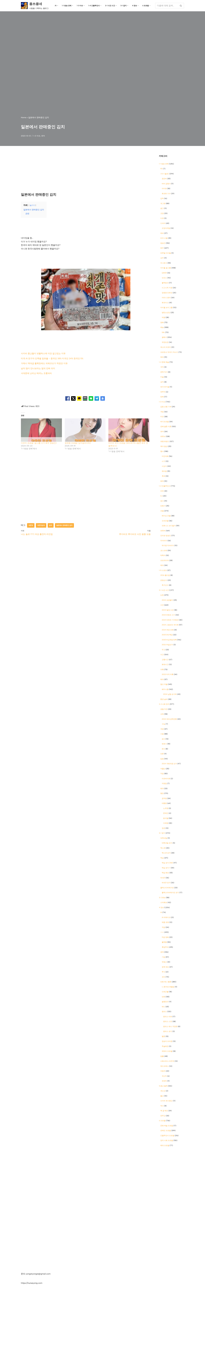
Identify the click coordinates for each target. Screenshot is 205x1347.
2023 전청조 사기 (168, 615)
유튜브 (162, 436)
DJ (161, 496)
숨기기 (32, 205)
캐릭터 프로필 (167, 1051)
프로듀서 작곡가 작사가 (169, 352)
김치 (50, 525)
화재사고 (165, 664)
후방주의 (165, 947)
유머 (43, 136)
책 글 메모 (164, 1111)
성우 (162, 258)
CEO (162, 491)
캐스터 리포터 (165, 347)
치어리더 (163, 541)
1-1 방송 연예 (163, 164)
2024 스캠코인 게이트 (170, 625)
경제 (162, 952)
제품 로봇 (165, 922)
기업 (163, 957)
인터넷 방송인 (165, 536)
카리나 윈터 (166, 298)
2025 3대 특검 (167, 635)
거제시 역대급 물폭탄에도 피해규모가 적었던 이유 (44, 363)
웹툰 (163, 1036)
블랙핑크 (165, 283)
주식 (163, 972)
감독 (162, 198)
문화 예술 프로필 (166, 1126)
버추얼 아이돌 (165, 253)
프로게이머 (164, 560)
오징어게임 (166, 228)
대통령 (164, 803)
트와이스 (165, 303)
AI (161, 912)
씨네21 (162, 878)
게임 (162, 412)
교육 (162, 714)
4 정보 (161, 907)
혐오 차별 (163, 684)
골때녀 (164, 337)
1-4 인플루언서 (164, 486)
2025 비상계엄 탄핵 (169, 640)
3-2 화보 (162, 898)
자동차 (162, 1071)
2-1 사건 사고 (164, 590)
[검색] (181, 5)
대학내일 (163, 838)
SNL (163, 332)
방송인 (162, 243)
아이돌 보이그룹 (166, 308)
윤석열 (165, 818)
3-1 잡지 (162, 833)
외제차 (164, 1081)
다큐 (162, 218)
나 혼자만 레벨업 (168, 987)
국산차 (164, 1076)
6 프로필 (162, 1121)
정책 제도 (165, 967)
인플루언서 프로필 (167, 1136)
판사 (163, 749)
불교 (162, 1096)
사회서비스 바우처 (167, 1061)
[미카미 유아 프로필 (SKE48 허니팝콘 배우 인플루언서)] (128, 430)
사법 (162, 734)
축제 (163, 476)
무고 (163, 650)
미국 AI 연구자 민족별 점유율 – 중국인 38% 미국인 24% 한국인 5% (52, 358)
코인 (163, 977)
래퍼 (162, 233)
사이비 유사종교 (166, 1101)
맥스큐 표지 (166, 853)
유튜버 (162, 531)
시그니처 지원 (167, 288)
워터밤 (164, 471)
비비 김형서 (166, 184)
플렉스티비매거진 (167, 888)
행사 (162, 451)
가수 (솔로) (164, 174)
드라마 (162, 223)
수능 (163, 724)
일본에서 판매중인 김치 (64, 525)
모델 (162, 511)
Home (23, 117)
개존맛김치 (41, 525)
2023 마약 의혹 (167, 674)
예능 (162, 327)
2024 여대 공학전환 (169, 719)
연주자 (162, 392)
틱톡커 (162, 555)
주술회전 (165, 1046)
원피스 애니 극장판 (170, 1026)
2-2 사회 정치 (164, 704)
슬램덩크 (165, 1002)
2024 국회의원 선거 (169, 764)
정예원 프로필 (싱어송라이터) (78, 443)
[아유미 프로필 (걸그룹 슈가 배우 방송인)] (41, 430)
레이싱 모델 (166, 516)
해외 (162, 357)
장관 (163, 828)
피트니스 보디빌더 (169, 526)
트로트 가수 (166, 194)
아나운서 (163, 263)
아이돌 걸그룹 (165, 268)
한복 (162, 397)
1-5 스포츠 (163, 570)
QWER (164, 273)
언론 (162, 754)
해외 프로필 (164, 1145)
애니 (163, 1007)
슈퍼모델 (165, 521)
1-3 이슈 (36, 136)
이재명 (165, 823)
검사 (163, 739)
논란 (162, 595)
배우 (162, 248)
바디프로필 (164, 422)
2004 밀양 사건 (168, 610)
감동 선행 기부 (165, 407)
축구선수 (165, 585)
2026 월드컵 (165, 575)
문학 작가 (163, 372)
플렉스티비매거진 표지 (170, 893)
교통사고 (165, 660)
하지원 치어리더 (168, 545)
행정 (162, 793)
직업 (162, 774)
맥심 (162, 858)
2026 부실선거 (167, 645)
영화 (162, 322)
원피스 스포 (167, 1021)
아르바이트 (166, 779)
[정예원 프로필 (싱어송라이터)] (85, 430)
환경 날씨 (163, 699)
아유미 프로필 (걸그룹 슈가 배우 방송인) (39, 443)
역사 (162, 1106)
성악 (162, 382)
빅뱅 (163, 317)
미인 (162, 417)
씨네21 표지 (166, 883)
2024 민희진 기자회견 (170, 620)
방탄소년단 (166, 313)
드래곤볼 (165, 992)
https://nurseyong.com (31, 1283)
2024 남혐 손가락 (170, 694)
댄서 (162, 501)
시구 (163, 461)
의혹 (162, 669)
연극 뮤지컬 (164, 387)
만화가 (162, 506)
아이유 (164, 189)
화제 (162, 481)
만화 (163, 997)
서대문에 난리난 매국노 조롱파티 (36, 373)
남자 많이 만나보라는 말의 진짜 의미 (38, 368)
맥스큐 (162, 848)
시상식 (164, 466)
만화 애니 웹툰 (165, 982)
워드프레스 (164, 1066)
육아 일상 (163, 446)
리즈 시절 (163, 238)
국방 (162, 729)
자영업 (164, 783)
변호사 (164, 744)
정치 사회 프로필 (166, 1140)
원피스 (164, 1012)
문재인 (165, 813)
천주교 (162, 1116)
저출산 (162, 769)
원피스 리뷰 (167, 1017)
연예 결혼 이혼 (165, 426)
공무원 (164, 798)
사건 (162, 605)
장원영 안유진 (167, 293)
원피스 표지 (167, 1031)
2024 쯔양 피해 (167, 630)
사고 (162, 655)
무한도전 (165, 342)
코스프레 (163, 551)
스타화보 (163, 902)
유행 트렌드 (164, 441)
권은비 (164, 179)
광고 (162, 208)
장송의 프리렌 (167, 1041)
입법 (162, 759)
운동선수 (163, 580)
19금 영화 (165, 937)
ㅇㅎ (162, 932)
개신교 (162, 1091)
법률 (162, 1056)
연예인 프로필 (165, 1131)
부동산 (164, 962)
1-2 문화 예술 (164, 362)
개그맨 (162, 203)
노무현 (165, 808)
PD (161, 169)
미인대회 (165, 456)
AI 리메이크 (166, 917)
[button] (57, 5)
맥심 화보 (165, 873)
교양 (162, 213)
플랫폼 (164, 942)
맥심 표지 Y (166, 868)
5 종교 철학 (163, 1086)
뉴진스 (164, 278)
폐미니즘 (165, 689)
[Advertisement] (86, 171)
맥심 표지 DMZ (167, 863)
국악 (162, 367)
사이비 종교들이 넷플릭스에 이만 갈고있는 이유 (43, 353)
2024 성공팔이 (167, 600)
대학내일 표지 (167, 843)
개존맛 (30, 525)
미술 (162, 377)
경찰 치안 (163, 709)
